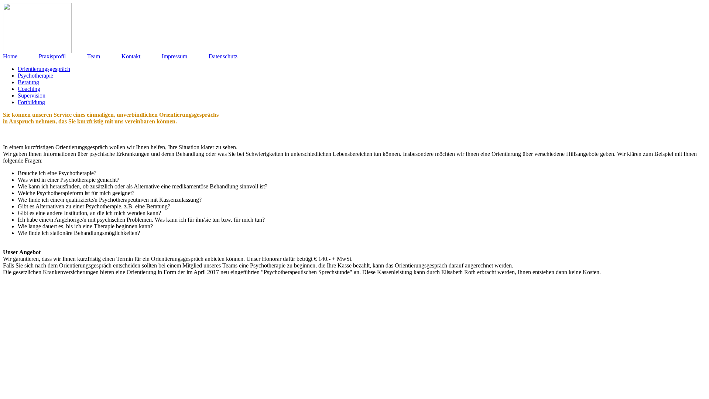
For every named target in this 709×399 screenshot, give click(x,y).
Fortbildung (31, 102)
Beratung (28, 82)
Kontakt (130, 56)
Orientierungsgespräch (44, 69)
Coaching (29, 89)
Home (10, 56)
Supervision (31, 95)
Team (93, 56)
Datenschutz (223, 56)
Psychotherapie (35, 75)
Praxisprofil (52, 56)
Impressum (174, 56)
